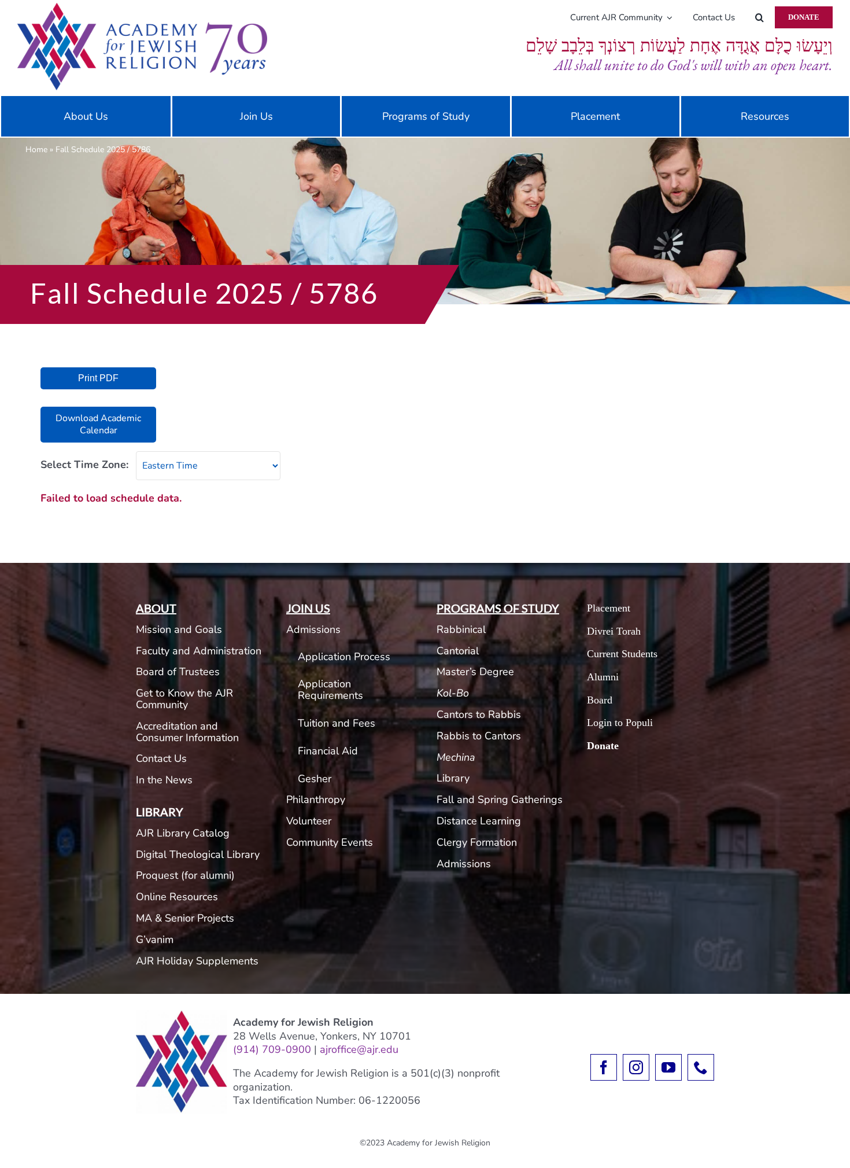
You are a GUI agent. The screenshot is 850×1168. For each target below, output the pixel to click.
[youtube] (668, 1067)
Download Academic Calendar (98, 424)
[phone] (701, 1067)
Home (36, 149)
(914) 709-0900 (272, 1049)
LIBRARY (159, 812)
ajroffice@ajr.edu (359, 1049)
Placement (608, 608)
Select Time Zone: (84, 464)
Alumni (603, 677)
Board (599, 700)
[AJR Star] (181, 1015)
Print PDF (98, 378)
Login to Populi (620, 722)
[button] (759, 17)
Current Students (622, 653)
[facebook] (603, 1067)
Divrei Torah (614, 631)
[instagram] (636, 1067)
